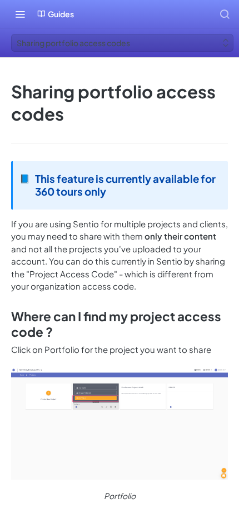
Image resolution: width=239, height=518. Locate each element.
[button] (119, 423)
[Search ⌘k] (224, 14)
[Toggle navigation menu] (20, 14)
